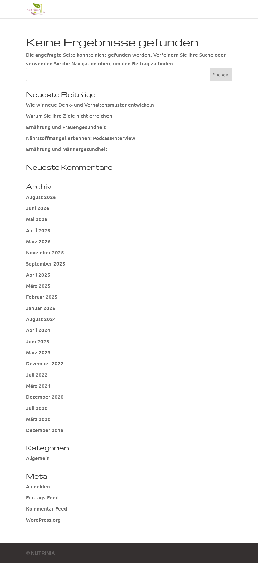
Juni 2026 (37, 208)
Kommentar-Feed (46, 508)
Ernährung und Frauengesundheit (66, 127)
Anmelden (38, 486)
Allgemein (38, 458)
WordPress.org (43, 519)
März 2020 (38, 419)
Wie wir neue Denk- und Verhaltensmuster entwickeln (90, 104)
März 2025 (38, 285)
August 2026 (41, 196)
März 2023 (38, 352)
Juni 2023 (37, 341)
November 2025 (45, 252)
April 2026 (38, 230)
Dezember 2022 (45, 363)
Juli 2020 (37, 407)
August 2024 (41, 319)
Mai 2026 (37, 219)
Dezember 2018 (45, 430)
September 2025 (46, 263)
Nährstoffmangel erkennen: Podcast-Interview (80, 138)
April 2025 (38, 274)
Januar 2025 (40, 308)
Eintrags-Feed (42, 497)
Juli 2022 (37, 374)
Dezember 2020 (45, 396)
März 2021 (38, 385)
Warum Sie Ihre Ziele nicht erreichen (69, 115)
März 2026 (38, 241)
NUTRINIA (43, 553)
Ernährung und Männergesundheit (67, 149)
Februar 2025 (42, 296)
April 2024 (38, 330)
